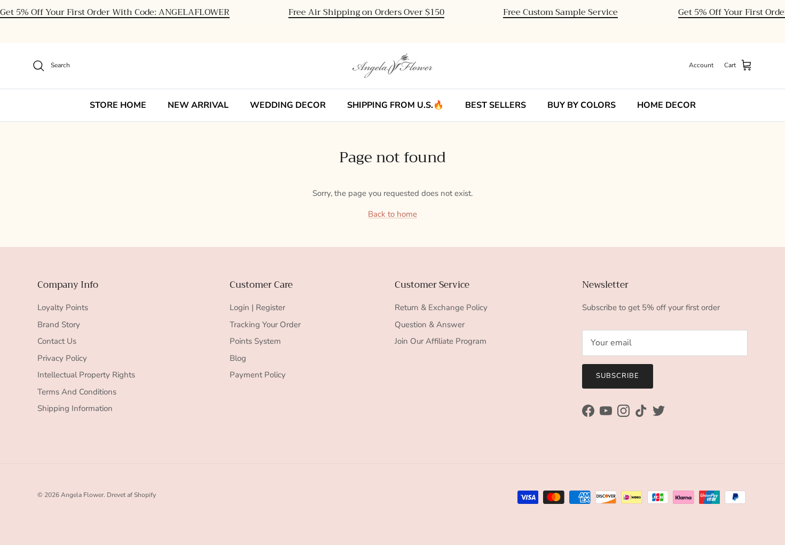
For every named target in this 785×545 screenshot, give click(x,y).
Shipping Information (75, 408)
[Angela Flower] (392, 65)
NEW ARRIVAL (198, 105)
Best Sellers (495, 105)
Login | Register (257, 307)
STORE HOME (118, 105)
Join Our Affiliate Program (440, 341)
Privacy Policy (62, 358)
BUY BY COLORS (581, 105)
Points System (255, 341)
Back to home (392, 214)
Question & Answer (430, 324)
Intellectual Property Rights (86, 374)
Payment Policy (258, 374)
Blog (238, 358)
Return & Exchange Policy (441, 307)
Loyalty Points (62, 307)
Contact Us (56, 341)
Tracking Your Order (265, 324)
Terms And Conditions (76, 391)
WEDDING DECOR (288, 105)
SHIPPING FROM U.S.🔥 (395, 105)
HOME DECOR (666, 105)
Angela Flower (82, 495)
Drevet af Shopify (131, 495)
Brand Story (58, 324)
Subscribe (617, 376)
